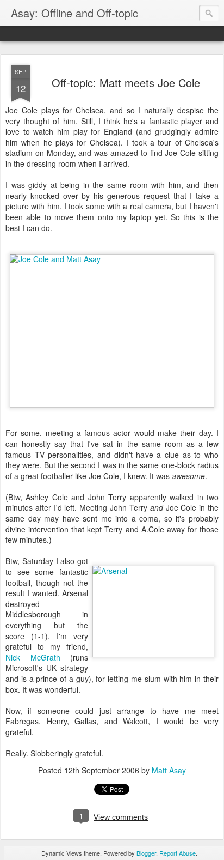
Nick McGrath (32, 657)
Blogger (146, 853)
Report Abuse (177, 853)
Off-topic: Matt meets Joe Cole (126, 82)
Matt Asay (169, 770)
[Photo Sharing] (112, 258)
